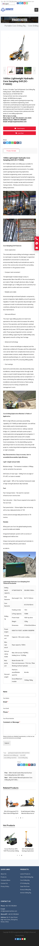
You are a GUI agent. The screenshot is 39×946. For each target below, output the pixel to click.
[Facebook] (18, 3)
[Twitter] (20, 3)
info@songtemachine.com (26, 1)
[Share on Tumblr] (17, 143)
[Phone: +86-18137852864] (36, 238)
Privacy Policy (5, 886)
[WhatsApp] (27, 3)
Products (3, 877)
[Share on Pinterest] (15, 143)
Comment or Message (11, 722)
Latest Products (25, 874)
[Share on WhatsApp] (12, 143)
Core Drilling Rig (22, 757)
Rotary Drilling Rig (25, 889)
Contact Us (4, 883)
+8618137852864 (13, 914)
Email (5, 702)
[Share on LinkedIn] (9, 143)
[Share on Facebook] (4, 143)
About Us (3, 874)
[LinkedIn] (22, 3)
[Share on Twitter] (7, 143)
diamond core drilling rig (11, 755)
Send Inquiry (21, 128)
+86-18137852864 (8, 1)
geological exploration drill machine (18, 753)
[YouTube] (24, 3)
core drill (22, 755)
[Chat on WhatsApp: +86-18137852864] (36, 243)
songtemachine (19, 932)
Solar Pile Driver (25, 886)
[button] (16, 818)
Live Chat (21, 133)
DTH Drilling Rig (24, 883)
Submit (7, 743)
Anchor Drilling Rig (25, 892)
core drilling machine (10, 757)
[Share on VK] (20, 143)
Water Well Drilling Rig (26, 877)
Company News (5, 880)
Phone (6, 712)
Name (5, 692)
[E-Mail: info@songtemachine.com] (36, 248)
